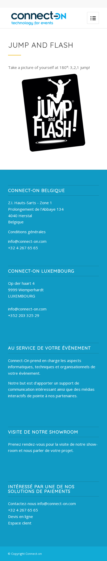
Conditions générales (27, 231)
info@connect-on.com (27, 241)
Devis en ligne (20, 516)
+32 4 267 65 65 (23, 247)
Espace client (19, 523)
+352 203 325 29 (23, 315)
